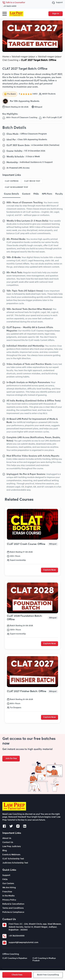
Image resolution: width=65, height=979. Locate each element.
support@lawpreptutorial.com (23, 942)
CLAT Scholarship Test (16, 187)
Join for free (11, 759)
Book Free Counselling (48, 975)
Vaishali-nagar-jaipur (23, 56)
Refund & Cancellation (13, 904)
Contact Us (7, 842)
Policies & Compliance (13, 912)
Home (5, 56)
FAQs (5, 879)
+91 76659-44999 (9, 6)
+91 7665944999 (16, 936)
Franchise (7, 892)
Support (59, 2)
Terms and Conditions (13, 908)
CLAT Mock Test (32, 181)
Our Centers (8, 884)
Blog (4, 851)
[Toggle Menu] (4, 14)
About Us (6, 838)
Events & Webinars (11, 855)
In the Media (8, 896)
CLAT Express (11, 181)
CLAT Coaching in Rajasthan (14, 958)
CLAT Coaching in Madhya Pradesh (44, 959)
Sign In (55, 14)
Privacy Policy (9, 900)
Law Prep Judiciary (11, 846)
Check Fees (17, 975)
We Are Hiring (9, 888)
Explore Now (49, 570)
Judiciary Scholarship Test (15, 863)
